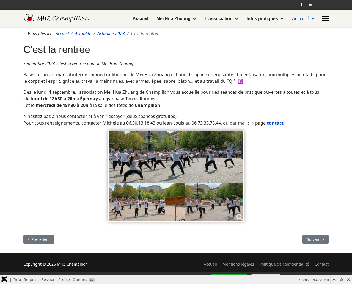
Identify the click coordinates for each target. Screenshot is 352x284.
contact (275, 123)
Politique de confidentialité (284, 264)
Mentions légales (238, 264)
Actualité (300, 18)
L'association (219, 18)
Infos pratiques (262, 18)
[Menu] (325, 18)
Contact (322, 264)
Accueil (140, 18)
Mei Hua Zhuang (173, 18)
